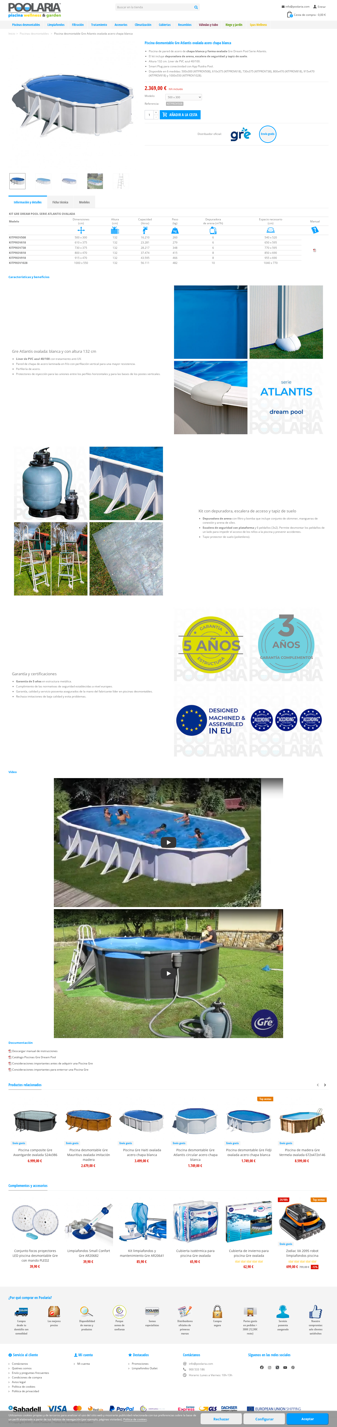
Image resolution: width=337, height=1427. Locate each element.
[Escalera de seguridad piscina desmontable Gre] (125, 181)
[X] (277, 1367)
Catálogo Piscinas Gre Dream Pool (34, 1057)
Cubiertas (165, 24)
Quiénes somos (21, 1368)
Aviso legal (18, 1382)
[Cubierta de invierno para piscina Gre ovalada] (248, 1221)
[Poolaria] (34, 10)
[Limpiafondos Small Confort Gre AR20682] (88, 1221)
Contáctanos (19, 1364)
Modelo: (150, 96)
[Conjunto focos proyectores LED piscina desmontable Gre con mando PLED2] (35, 1221)
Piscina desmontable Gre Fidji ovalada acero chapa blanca (249, 1152)
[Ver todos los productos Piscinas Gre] (241, 134)
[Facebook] (262, 1367)
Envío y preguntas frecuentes (30, 1373)
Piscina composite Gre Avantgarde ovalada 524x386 (35, 1152)
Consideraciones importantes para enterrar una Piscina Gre (50, 1070)
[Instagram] (269, 1367)
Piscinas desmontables (26, 24)
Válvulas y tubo (208, 24)
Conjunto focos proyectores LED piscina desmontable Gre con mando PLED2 (35, 1256)
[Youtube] (285, 1367)
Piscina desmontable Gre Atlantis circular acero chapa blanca (196, 1155)
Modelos (84, 202)
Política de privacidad (25, 1391)
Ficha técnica (60, 202)
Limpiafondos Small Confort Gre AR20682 (88, 1253)
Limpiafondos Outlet (144, 1368)
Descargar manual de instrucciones (35, 1051)
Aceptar (307, 1419)
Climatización (143, 24)
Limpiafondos (55, 24)
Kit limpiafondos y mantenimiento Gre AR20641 (142, 1253)
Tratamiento (99, 24)
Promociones (140, 1364)
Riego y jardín (234, 24)
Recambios (184, 24)
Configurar (264, 1419)
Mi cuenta (83, 1364)
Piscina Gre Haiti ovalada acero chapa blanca (142, 1152)
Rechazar (221, 1419)
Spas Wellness (258, 24)
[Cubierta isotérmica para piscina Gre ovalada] (195, 1221)
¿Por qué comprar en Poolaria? (30, 1297)
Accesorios (121, 24)
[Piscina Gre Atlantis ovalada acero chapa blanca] (99, 181)
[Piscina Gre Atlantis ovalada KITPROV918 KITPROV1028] (73, 181)
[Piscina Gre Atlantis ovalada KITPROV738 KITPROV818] (47, 181)
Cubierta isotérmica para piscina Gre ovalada (195, 1253)
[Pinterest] (293, 1367)
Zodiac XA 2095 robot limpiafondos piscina (302, 1253)
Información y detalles (27, 202)
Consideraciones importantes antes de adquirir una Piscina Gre (52, 1063)
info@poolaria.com (297, 6)
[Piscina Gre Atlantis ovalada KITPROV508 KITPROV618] (73, 105)
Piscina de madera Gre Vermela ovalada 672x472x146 (302, 1152)
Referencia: (152, 104)
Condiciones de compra (26, 1377)
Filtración (78, 24)
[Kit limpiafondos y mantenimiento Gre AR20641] (142, 1221)
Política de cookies (23, 1387)
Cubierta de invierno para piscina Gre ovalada (249, 1253)
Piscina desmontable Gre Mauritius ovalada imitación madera (88, 1155)
